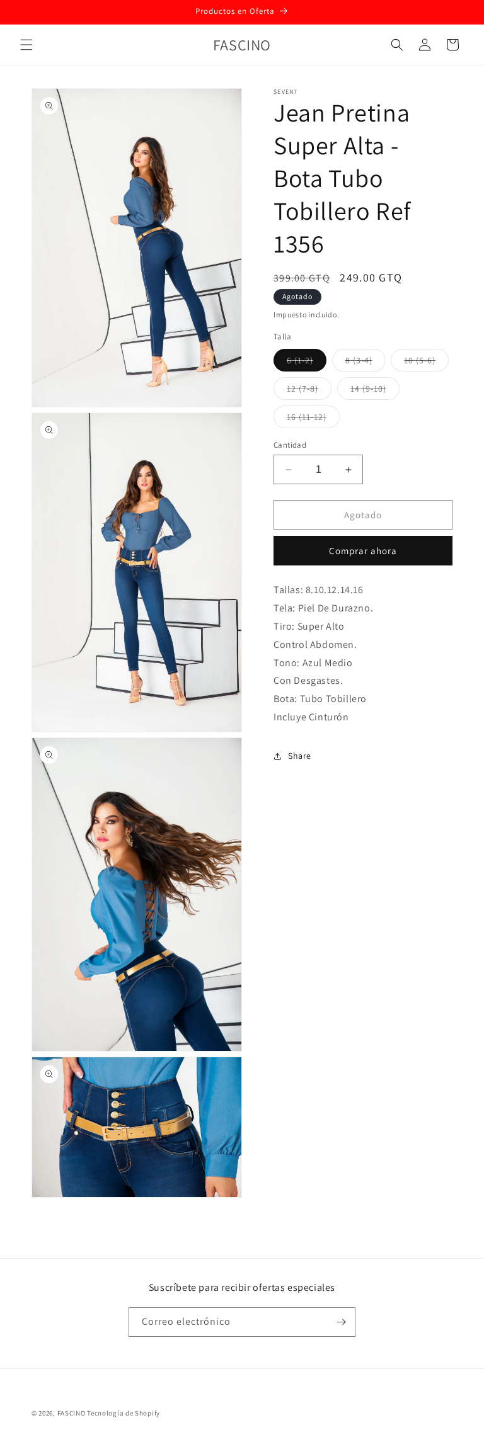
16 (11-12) (313, 419)
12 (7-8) (309, 391)
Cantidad (290, 445)
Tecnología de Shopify (123, 1413)
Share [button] (299, 755)
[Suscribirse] (341, 1322)
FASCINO (72, 1413)
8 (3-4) (365, 363)
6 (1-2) (306, 363)
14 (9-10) (375, 391)
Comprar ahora (363, 551)
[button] (26, 45)
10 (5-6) (426, 363)
